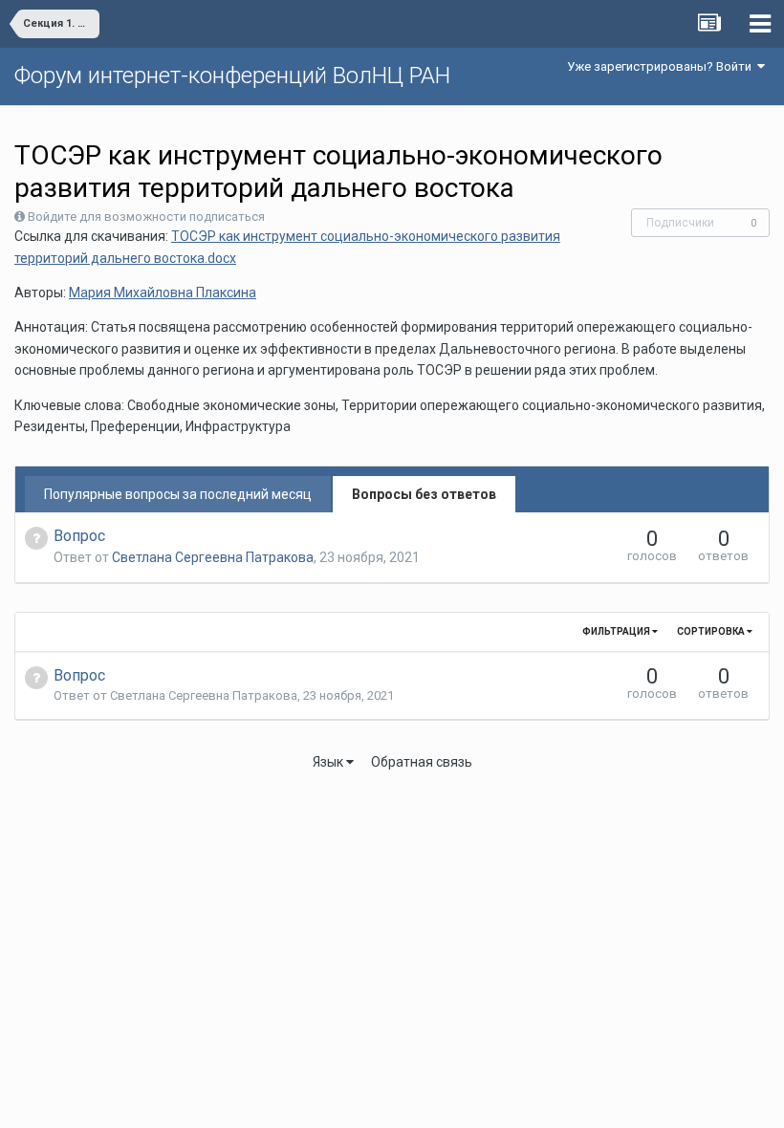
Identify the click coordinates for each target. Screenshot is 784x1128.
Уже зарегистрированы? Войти (662, 66)
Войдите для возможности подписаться (146, 216)
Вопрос (79, 536)
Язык (329, 762)
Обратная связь (421, 762)
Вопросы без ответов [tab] (424, 494)
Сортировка (712, 631)
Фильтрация (617, 631)
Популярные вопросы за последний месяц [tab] (178, 494)
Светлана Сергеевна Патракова (213, 557)
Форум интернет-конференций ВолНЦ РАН (232, 75)
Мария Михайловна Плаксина (162, 292)
